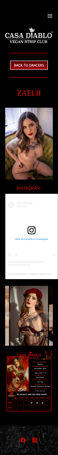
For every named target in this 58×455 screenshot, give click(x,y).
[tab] (11, 348)
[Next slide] (50, 316)
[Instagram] (35, 440)
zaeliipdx (21, 274)
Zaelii (10, 274)
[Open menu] (50, 16)
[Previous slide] (7, 316)
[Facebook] (23, 440)
